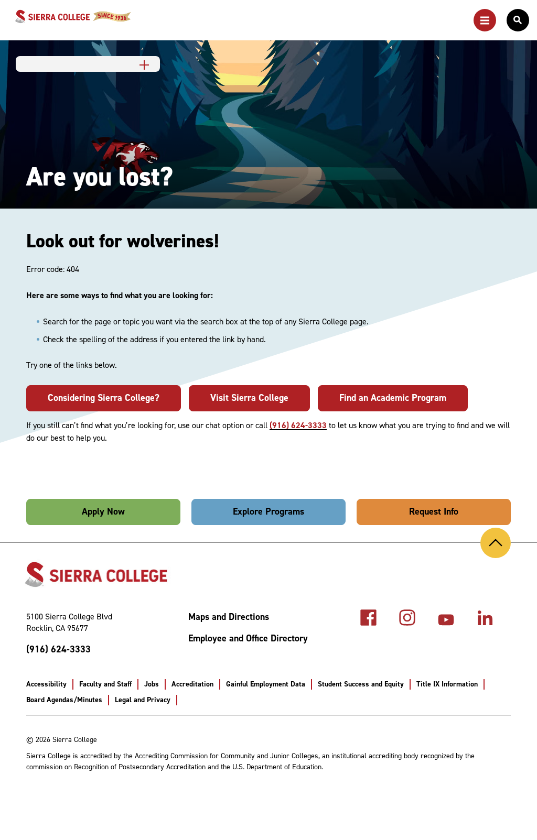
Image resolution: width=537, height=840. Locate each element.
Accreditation (192, 684)
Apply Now (103, 511)
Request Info (433, 511)
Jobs (151, 684)
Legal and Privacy (142, 700)
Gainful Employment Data (265, 684)
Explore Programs (268, 511)
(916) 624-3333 (298, 425)
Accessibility (46, 684)
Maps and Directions (228, 617)
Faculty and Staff (105, 684)
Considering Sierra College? (103, 397)
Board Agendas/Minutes (64, 700)
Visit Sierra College (249, 397)
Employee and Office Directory (248, 638)
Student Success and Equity (361, 684)
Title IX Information (447, 684)
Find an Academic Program (392, 397)
